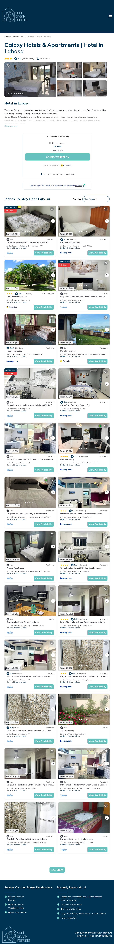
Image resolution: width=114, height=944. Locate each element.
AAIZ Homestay (67, 730)
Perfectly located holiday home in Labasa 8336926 (29, 405)
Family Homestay (14, 351)
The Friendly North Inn (17, 297)
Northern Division (34, 36)
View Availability (43, 252)
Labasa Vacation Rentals (16, 898)
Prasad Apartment (15, 568)
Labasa (47, 36)
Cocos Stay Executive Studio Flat (75, 405)
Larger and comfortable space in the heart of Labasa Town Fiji (81, 898)
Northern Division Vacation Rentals (16, 906)
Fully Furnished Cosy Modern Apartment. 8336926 (29, 730)
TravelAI (107, 932)
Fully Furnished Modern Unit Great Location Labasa (30, 459)
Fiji (22, 36)
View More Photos (16, 93)
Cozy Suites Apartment (70, 242)
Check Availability (57, 157)
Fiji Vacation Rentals (17, 912)
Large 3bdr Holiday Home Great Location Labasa (82, 297)
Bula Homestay (67, 459)
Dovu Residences (67, 351)
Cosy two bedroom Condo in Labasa (23, 622)
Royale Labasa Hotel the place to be (76, 839)
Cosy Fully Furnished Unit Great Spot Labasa (27, 839)
